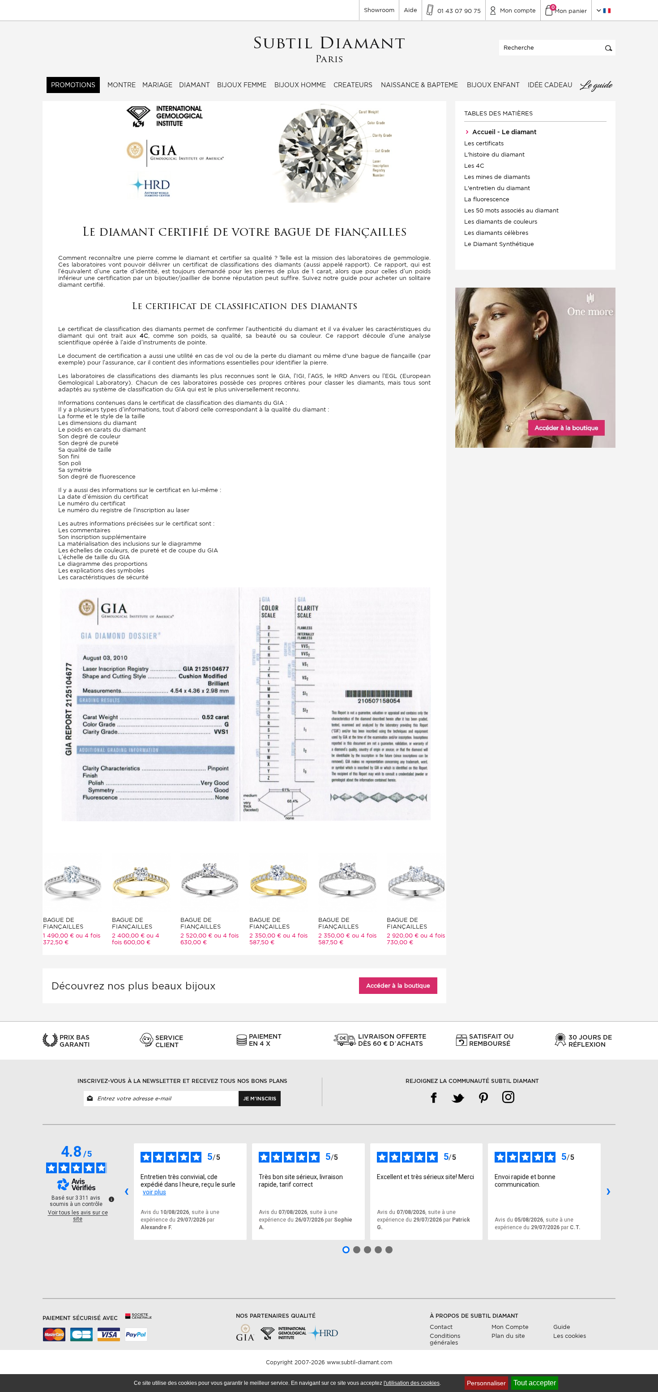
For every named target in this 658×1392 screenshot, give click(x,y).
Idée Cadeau (550, 85)
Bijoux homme (300, 85)
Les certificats (484, 143)
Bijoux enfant (493, 85)
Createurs (352, 85)
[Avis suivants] (608, 1191)
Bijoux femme (241, 85)
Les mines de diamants (497, 177)
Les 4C (474, 165)
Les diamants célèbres (496, 232)
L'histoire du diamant (494, 154)
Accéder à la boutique (398, 985)
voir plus (154, 1192)
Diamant (194, 85)
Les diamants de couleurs (500, 221)
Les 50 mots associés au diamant (511, 210)
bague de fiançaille (388, 355)
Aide (410, 10)
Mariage (157, 85)
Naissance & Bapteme (419, 85)
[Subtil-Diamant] (329, 50)
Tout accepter (534, 1383)
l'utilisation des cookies (412, 1383)
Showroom (379, 10)
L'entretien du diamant (497, 188)
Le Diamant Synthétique (499, 244)
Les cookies (569, 1336)
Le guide (596, 85)
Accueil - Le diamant (503, 132)
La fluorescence (486, 199)
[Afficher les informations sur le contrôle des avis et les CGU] (111, 1199)
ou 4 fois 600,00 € (135, 939)
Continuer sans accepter (626, 1367)
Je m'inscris (259, 1098)
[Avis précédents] (126, 1191)
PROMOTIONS (73, 85)
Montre (121, 85)
